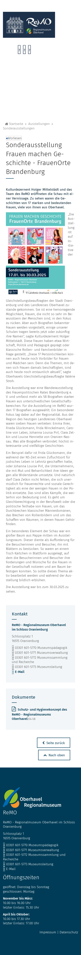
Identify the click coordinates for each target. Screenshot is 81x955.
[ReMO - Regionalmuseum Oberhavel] (29, 37)
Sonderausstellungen (19, 128)
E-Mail (18, 672)
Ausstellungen (39, 124)
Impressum (48, 932)
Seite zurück (55, 743)
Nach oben (56, 755)
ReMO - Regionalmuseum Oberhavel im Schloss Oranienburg (39, 627)
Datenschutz (69, 932)
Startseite (16, 124)
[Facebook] (19, 51)
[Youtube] (29, 51)
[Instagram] (24, 51)
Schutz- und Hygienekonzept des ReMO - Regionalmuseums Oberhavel (39, 714)
